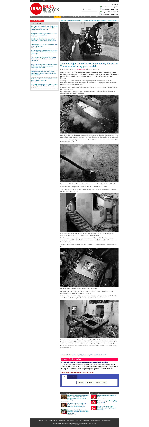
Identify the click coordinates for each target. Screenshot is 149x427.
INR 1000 (89, 383)
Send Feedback (85, 420)
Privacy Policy (62, 420)
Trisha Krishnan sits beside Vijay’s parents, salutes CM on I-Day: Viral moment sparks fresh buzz (44, 51)
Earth (74, 17)
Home (33, 17)
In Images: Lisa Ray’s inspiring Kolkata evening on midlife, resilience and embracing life (76, 405)
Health (80, 17)
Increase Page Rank (74, 424)
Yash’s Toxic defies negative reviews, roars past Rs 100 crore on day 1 (44, 34)
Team (46, 420)
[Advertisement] (44, 157)
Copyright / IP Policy (83, 423)
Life (63, 17)
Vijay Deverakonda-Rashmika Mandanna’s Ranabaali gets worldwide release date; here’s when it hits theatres (44, 27)
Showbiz (57, 17)
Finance (45, 17)
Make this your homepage (112, 0)
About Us (41, 420)
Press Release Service (95, 420)
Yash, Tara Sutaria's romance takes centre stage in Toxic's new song (44, 79)
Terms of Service (70, 420)
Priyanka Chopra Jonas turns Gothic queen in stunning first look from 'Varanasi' (44, 85)
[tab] (64, 377)
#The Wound (69, 355)
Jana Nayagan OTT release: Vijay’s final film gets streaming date (44, 45)
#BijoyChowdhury (84, 355)
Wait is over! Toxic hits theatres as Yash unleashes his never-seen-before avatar (43, 40)
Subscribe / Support (106, 420)
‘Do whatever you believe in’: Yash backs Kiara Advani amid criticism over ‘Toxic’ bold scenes (43, 59)
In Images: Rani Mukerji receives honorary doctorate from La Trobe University (78, 411)
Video (98, 17)
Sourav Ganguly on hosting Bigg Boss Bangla (107, 401)
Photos (92, 17)
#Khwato (62, 355)
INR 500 (80, 383)
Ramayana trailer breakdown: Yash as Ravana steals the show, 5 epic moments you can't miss (43, 73)
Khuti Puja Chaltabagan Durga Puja (106, 396)
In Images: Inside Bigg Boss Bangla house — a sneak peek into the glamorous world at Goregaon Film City (77, 397)
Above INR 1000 (101, 383)
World (69, 17)
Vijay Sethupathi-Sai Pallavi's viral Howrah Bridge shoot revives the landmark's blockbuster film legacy (44, 66)
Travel (86, 17)
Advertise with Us (53, 420)
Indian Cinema (37, 21)
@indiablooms (80, 69)
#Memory (76, 355)
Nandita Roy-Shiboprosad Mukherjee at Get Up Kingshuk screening (106, 408)
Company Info (92, 423)
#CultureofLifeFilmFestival (98, 355)
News (38, 17)
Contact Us (78, 420)
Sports (51, 17)
